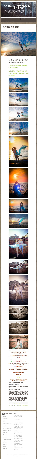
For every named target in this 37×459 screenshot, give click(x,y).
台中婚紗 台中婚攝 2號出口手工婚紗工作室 (18, 6)
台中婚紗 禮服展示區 (17, 419)
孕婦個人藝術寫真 (22, 380)
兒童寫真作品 (5, 418)
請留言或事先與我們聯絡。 (18, 353)
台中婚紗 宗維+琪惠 (12, 405)
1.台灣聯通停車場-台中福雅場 (14, 391)
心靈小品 (4, 434)
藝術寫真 (4, 448)
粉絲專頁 (16, 366)
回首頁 (18, 376)
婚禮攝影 (14, 73)
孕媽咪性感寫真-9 (16, 438)
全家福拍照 (21, 73)
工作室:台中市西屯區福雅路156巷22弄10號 (18, 368)
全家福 (4, 420)
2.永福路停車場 (11, 397)
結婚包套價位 (12, 71)
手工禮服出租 (20, 71)
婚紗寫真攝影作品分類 (6, 430)
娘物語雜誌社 (17, 62)
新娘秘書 (22, 379)
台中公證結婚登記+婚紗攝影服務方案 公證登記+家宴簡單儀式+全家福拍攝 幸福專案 (18, 427)
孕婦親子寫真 (5, 432)
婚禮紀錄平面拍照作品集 (6, 428)
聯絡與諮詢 (4, 446)
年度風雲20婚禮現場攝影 (15, 65)
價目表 (4, 416)
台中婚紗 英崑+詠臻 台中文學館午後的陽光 (22, 405)
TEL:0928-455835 (16, 369)
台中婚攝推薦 (14, 67)
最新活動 (4, 444)
